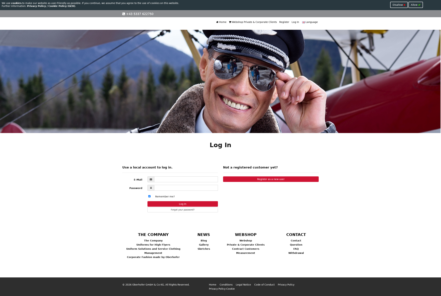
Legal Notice (243, 284)
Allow (414, 4)
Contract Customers (245, 248)
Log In (295, 22)
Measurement (245, 253)
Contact (296, 240)
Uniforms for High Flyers (153, 244)
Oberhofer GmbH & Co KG (148, 284)
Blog (204, 240)
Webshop (245, 240)
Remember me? (165, 196)
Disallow (398, 4)
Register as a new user (271, 179)
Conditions (226, 284)
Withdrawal (296, 253)
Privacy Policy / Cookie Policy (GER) (51, 6)
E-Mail (138, 179)
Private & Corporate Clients (246, 244)
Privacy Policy (286, 284)
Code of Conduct (264, 284)
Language (311, 22)
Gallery (204, 244)
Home (222, 22)
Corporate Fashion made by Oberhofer (153, 257)
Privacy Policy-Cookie (222, 288)
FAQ (296, 248)
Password (135, 188)
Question (296, 244)
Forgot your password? (182, 210)
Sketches (204, 248)
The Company (153, 240)
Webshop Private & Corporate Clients (254, 22)
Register (284, 22)
